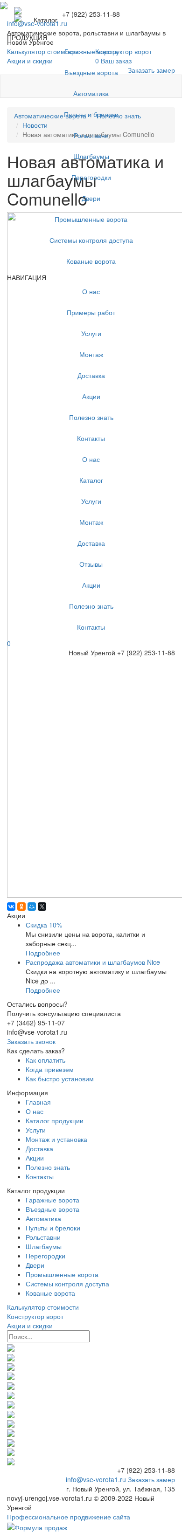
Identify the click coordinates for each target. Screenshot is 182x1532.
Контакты (91, 438)
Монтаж (91, 354)
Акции (91, 396)
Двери (91, 198)
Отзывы (91, 564)
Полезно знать (91, 417)
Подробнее (43, 952)
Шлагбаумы (91, 156)
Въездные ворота (91, 72)
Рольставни (91, 135)
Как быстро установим (60, 1078)
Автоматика (91, 93)
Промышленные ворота (91, 219)
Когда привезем (50, 1069)
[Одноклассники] (21, 906)
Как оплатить (45, 1060)
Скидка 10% (44, 924)
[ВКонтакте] (11, 906)
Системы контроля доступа (91, 240)
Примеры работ (91, 312)
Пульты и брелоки (91, 114)
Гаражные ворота (91, 51)
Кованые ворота (91, 261)
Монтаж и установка (56, 1139)
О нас (91, 291)
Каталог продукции (55, 1120)
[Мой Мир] (32, 906)
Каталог (91, 480)
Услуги (91, 333)
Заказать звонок (31, 1041)
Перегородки (91, 177)
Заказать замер (151, 1479)
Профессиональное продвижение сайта (68, 1516)
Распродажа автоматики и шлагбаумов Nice (93, 962)
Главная (38, 1101)
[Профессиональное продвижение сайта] (37, 1526)
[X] (42, 906)
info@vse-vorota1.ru (96, 1479)
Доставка (91, 375)
